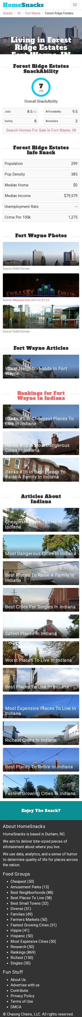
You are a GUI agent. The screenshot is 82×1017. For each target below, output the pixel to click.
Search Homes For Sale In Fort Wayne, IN (41, 130)
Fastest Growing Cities (29, 925)
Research (18, 946)
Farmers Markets (24, 919)
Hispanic (17, 936)
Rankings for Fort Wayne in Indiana (41, 395)
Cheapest (18, 881)
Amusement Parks (25, 887)
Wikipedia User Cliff (24, 300)
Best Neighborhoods (27, 892)
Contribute (19, 990)
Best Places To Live (27, 898)
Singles (16, 963)
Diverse (16, 908)
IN (18, 13)
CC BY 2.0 (43, 300)
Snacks (23, 5)
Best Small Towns (25, 903)
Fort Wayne (32, 13)
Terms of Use (21, 1001)
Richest (16, 957)
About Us (18, 979)
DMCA (15, 1007)
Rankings (18, 952)
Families (17, 914)
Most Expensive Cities (29, 941)
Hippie (16, 930)
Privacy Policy (22, 996)
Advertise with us (24, 985)
